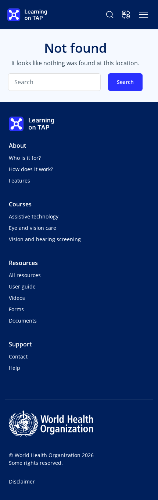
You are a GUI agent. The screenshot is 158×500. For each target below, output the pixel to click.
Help (14, 367)
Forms (16, 309)
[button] (126, 14)
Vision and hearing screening (45, 239)
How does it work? (31, 169)
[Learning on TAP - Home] (27, 14)
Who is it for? (25, 157)
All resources (25, 275)
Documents (23, 320)
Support (20, 344)
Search (125, 81)
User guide (22, 286)
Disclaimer (22, 481)
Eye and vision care (32, 227)
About (17, 145)
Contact (18, 356)
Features (19, 180)
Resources (23, 263)
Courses (20, 204)
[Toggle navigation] (143, 14)
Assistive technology (33, 216)
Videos (17, 297)
